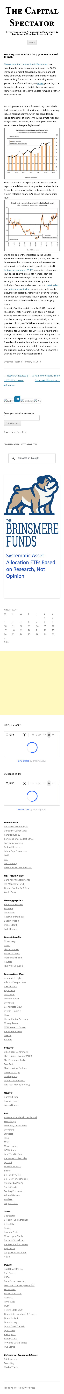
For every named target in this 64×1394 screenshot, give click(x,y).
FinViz (7, 1227)
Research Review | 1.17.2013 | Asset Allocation (16, 380)
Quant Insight (11, 1318)
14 (37, 626)
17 (5, 630)
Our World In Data (13, 1154)
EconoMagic (10, 1121)
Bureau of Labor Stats (15, 830)
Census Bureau (12, 834)
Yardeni (8, 1039)
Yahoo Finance (11, 1105)
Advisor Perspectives (15, 982)
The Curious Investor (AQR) (18, 1055)
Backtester (9, 1215)
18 (13, 630)
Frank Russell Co (12, 1166)
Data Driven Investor (14, 1281)
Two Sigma (9, 1346)
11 (13, 626)
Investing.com (11, 1101)
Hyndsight (9, 1301)
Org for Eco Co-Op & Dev (16, 888)
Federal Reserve (12, 847)
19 (21, 630)
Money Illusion (11, 1023)
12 (21, 626)
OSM (6, 1305)
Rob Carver (10, 1273)
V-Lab (7, 1256)
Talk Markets (10, 928)
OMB (6, 855)
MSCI (6, 1141)
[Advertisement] (32, 683)
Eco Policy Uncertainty (15, 1125)
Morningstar (10, 1146)
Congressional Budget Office (19, 838)
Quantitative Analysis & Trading (20, 1313)
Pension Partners (13, 1031)
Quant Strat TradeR (14, 1326)
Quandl (8, 1162)
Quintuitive (9, 1330)
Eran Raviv (10, 1289)
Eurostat (8, 1133)
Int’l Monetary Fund (14, 883)
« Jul (6, 641)
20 (29, 630)
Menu (32, 42)
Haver (7, 1014)
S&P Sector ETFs (12, 1174)
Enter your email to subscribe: (19, 413)
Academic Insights (13, 978)
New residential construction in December (25, 64)
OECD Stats (10, 1150)
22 (45, 630)
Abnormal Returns (13, 904)
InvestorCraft (11, 1232)
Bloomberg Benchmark (16, 1051)
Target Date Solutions (15, 1252)
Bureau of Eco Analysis (16, 826)
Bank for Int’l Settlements (17, 879)
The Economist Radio (15, 1060)
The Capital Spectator (32, 16)
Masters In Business (14, 1080)
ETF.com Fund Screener (16, 1219)
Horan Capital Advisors (16, 1019)
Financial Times (12, 953)
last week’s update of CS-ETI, (19, 270)
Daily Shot (9, 994)
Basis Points (10, 986)
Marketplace (10, 1076)
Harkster (8, 908)
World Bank (10, 892)
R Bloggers (10, 1334)
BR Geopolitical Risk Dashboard (20, 1117)
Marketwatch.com (13, 957)
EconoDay (9, 1363)
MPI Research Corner (15, 1027)
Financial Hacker (13, 1293)
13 (29, 626)
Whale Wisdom (12, 1195)
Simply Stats (10, 1338)
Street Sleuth (11, 924)
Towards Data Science (15, 1342)
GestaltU (8, 1297)
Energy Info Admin (13, 842)
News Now (9, 912)
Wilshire (8, 1199)
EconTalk (8, 1064)
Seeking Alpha (11, 920)
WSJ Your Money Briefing (17, 1084)
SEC (6, 859)
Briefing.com (10, 1359)
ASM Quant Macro (13, 1268)
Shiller (7, 1170)
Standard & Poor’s (13, 1182)
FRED (6, 1137)
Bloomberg (9, 941)
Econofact (9, 1002)
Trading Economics (13, 1191)
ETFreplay (9, 1223)
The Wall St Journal (13, 965)
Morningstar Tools (13, 1236)
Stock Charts (10, 1187)
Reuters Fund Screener (16, 1244)
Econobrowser (11, 998)
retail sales (52, 285)
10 (5, 626)
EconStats (9, 1129)
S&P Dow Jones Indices (16, 1178)
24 (5, 634)
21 (37, 630)
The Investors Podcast (15, 1068)
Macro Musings (12, 1072)
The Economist (11, 949)
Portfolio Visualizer (14, 1240)
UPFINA (7, 1035)
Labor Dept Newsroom (15, 851)
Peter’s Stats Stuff (13, 1309)
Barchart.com (11, 1096)
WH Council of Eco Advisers (18, 867)
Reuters (8, 961)
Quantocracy (11, 1322)
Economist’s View (13, 1006)
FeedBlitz (21, 431)
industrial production (19, 288)
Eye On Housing (12, 1010)
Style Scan (9, 1248)
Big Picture (9, 990)
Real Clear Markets (14, 916)
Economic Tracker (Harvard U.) (19, 1285)
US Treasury (10, 863)
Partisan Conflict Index (15, 1158)
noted (40, 83)
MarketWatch (11, 1367)
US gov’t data (11, 1203)
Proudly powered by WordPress (19, 1387)
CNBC (7, 945)
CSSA (7, 1277)
